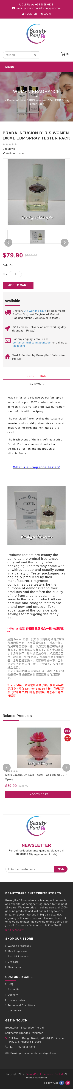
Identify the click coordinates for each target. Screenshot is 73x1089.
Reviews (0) (36, 383)
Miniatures (14, 967)
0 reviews (9, 148)
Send (61, 869)
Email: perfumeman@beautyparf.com (38, 8)
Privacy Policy (16, 1000)
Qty (5, 274)
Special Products (18, 956)
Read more (14, 930)
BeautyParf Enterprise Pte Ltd (44, 1074)
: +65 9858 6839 (22, 1047)
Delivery (13, 994)
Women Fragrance (19, 945)
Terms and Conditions (21, 1005)
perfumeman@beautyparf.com (32, 342)
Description (36, 375)
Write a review (14, 153)
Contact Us (15, 1010)
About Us (13, 989)
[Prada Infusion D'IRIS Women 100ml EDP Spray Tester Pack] (36, 192)
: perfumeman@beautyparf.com (33, 1053)
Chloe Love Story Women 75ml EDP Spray (34, 774)
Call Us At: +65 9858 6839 (37, 4)
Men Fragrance (17, 951)
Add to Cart (18, 285)
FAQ (10, 984)
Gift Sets (13, 961)
